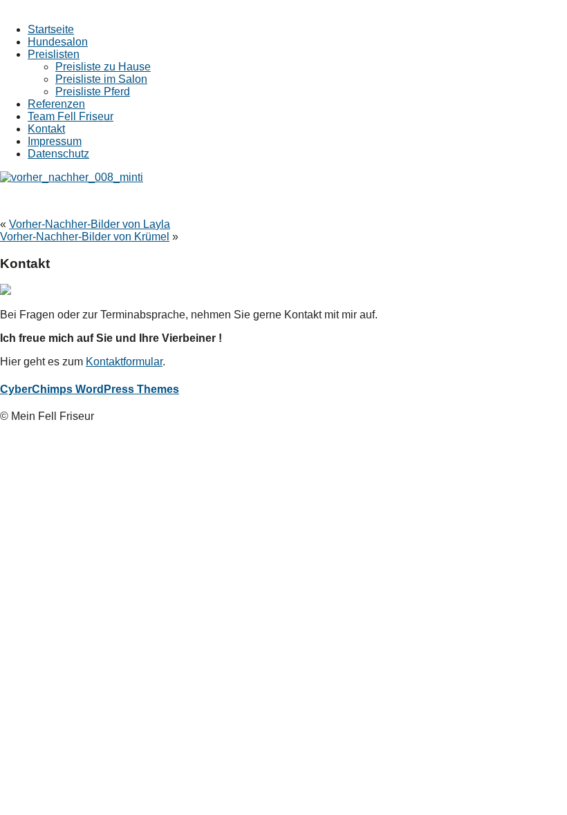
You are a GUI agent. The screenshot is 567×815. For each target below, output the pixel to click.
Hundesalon (58, 42)
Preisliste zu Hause (103, 67)
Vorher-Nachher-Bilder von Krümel (84, 236)
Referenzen (56, 104)
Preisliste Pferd (92, 91)
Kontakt (46, 129)
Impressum (55, 141)
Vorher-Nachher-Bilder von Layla (89, 224)
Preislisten (54, 54)
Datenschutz (58, 154)
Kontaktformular (124, 361)
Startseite (51, 29)
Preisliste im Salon (101, 79)
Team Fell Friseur (70, 116)
